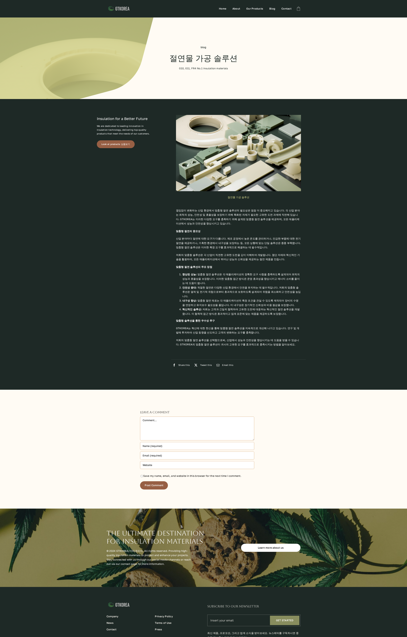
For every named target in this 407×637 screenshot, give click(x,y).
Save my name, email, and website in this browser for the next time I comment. (192, 475)
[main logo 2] (127, 6)
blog (203, 47)
